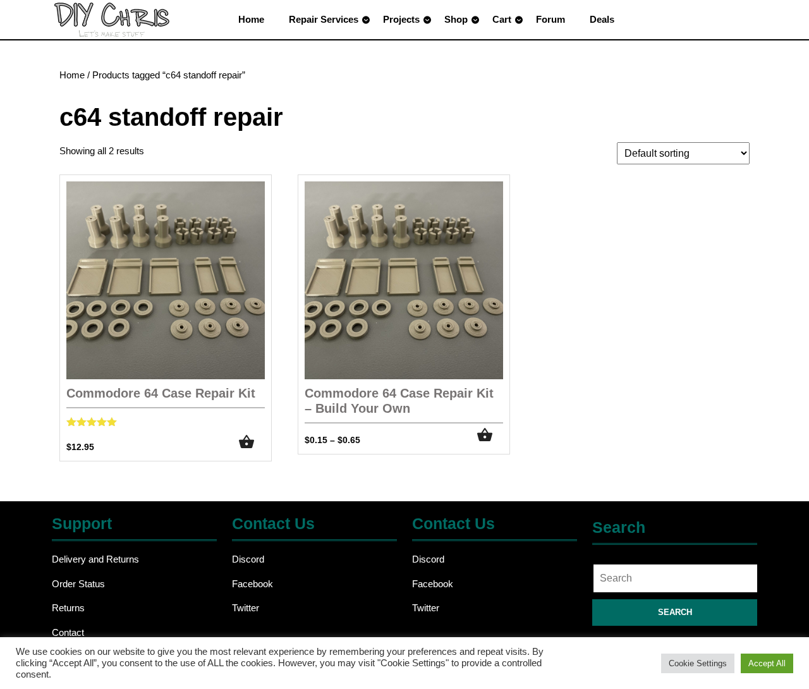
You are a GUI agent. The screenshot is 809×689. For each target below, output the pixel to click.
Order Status (78, 583)
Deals (602, 19)
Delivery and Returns (95, 559)
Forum (550, 19)
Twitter (245, 607)
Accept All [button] (767, 663)
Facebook (252, 583)
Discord (248, 559)
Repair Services (323, 19)
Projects (401, 19)
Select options (490, 435)
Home (251, 19)
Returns (68, 607)
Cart (501, 19)
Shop (456, 19)
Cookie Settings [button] (698, 663)
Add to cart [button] (252, 442)
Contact (68, 632)
